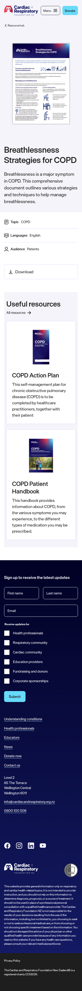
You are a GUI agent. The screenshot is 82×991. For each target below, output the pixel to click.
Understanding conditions (23, 719)
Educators (11, 737)
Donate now (13, 756)
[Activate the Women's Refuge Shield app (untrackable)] (71, 870)
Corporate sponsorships (30, 681)
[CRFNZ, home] (21, 10)
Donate (70, 10)
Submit (15, 696)
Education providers (28, 662)
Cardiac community (27, 652)
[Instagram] (19, 845)
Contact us (12, 765)
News (8, 747)
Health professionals (28, 633)
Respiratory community (30, 642)
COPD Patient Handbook (30, 487)
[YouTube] (43, 845)
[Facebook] (7, 845)
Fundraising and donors (30, 671)
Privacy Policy (12, 961)
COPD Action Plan (35, 375)
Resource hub (16, 25)
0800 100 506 (15, 810)
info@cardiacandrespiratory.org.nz (29, 802)
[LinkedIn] (31, 845)
